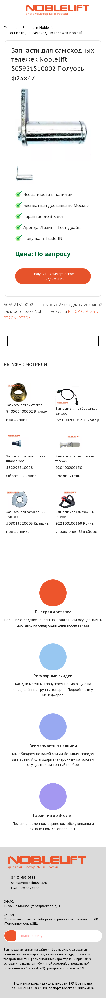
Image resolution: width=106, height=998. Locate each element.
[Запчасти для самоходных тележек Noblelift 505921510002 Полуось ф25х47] (24, 175)
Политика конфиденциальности (40, 983)
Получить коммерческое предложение (53, 276)
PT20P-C (76, 311)
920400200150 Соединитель (68, 471)
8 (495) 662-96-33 (23, 877)
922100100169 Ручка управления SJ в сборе (76, 527)
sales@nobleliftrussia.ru (29, 883)
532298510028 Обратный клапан (22, 471)
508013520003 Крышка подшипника (27, 527)
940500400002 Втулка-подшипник (27, 415)
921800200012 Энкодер (77, 419)
